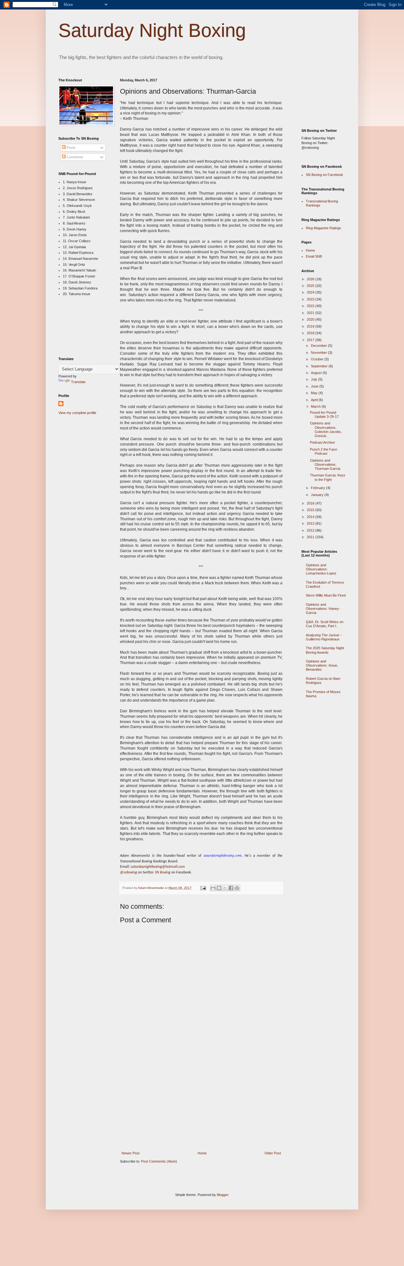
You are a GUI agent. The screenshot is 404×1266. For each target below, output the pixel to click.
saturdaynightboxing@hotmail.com (158, 867)
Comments (74, 157)
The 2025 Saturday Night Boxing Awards (325, 650)
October (317, 359)
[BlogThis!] (219, 888)
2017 (311, 340)
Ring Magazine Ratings (323, 228)
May (314, 393)
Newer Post (131, 1153)
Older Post (272, 1153)
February (318, 488)
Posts (70, 147)
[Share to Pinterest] (237, 888)
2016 (311, 503)
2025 (311, 286)
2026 (311, 279)
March (316, 406)
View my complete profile (77, 413)
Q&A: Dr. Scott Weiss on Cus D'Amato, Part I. (324, 624)
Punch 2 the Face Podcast (323, 451)
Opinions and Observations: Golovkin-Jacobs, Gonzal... (326, 429)
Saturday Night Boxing (152, 30)
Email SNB (314, 256)
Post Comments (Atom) (159, 1161)
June (315, 386)
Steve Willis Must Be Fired (326, 595)
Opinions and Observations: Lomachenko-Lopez (321, 569)
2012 (311, 530)
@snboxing (128, 872)
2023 (311, 299)
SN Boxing (162, 872)
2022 (311, 306)
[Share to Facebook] (231, 888)
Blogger (222, 1195)
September (320, 366)
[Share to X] (225, 888)
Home (202, 1153)
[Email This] (213, 888)
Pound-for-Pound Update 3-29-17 (324, 414)
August (317, 373)
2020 (311, 319)
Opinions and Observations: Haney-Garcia (323, 609)
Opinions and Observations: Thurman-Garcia (325, 464)
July (314, 379)
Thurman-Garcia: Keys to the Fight (327, 477)
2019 (311, 326)
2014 (311, 517)
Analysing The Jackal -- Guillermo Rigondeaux (324, 637)
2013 (311, 523)
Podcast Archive (322, 442)
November (319, 352)
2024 (311, 292)
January (317, 495)
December (319, 345)
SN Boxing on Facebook (324, 175)
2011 (311, 537)
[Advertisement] (201, 1104)
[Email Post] (203, 888)
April (314, 400)
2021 (311, 313)
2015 (311, 510)
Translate (78, 382)
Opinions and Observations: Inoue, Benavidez (322, 665)
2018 (311, 333)
